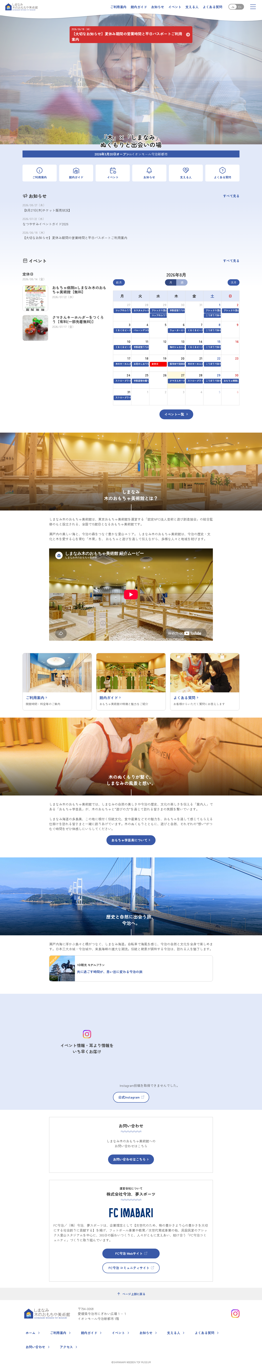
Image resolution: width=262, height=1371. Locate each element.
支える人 (192, 6)
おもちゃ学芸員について (129, 840)
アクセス (66, 1346)
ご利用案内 (118, 6)
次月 (233, 282)
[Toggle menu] (253, 7)
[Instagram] (235, 1313)
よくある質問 (212, 6)
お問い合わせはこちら (129, 1159)
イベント (174, 6)
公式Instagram (129, 1097)
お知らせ (157, 6)
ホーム (30, 1332)
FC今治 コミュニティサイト (128, 1267)
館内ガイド (139, 6)
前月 (119, 282)
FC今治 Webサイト (129, 1253)
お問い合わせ (35, 1346)
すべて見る (231, 195)
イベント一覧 (174, 414)
